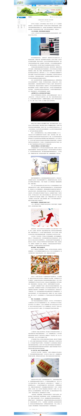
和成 (30, 138)
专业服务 (39, 5)
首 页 (22, 5)
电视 (56, 87)
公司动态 (19, 21)
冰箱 (39, 89)
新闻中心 (34, 5)
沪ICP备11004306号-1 (46, 412)
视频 (31, 179)
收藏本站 (62, 1)
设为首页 (59, 1)
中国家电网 (35, 178)
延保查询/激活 (56, 5)
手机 (32, 98)
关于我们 (28, 5)
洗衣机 (41, 89)
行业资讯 (19, 19)
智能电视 (51, 153)
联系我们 (51, 5)
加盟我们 (45, 5)
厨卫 (39, 388)
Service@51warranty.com (44, 413)
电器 (38, 354)
